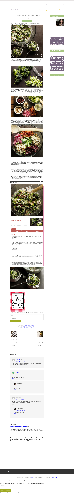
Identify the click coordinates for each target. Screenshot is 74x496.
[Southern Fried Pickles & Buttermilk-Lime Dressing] (40, 336)
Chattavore (20, 5)
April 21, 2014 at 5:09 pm (20, 374)
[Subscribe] (62, 53)
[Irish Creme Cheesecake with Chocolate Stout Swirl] (14, 336)
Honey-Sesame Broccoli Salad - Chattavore (18, 426)
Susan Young (18, 359)
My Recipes (16, 231)
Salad (32, 325)
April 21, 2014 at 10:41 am (20, 361)
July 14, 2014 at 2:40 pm (21, 410)
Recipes (29, 325)
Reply (13, 365)
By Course (25, 325)
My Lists (27, 231)
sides (26, 326)
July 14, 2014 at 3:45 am (20, 399)
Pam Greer (17, 372)
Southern (29, 326)
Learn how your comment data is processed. (30, 467)
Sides (34, 325)
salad (24, 326)
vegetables (34, 326)
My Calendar (38, 231)
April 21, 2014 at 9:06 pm (21, 385)
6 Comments (32, 327)
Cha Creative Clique (53, 477)
